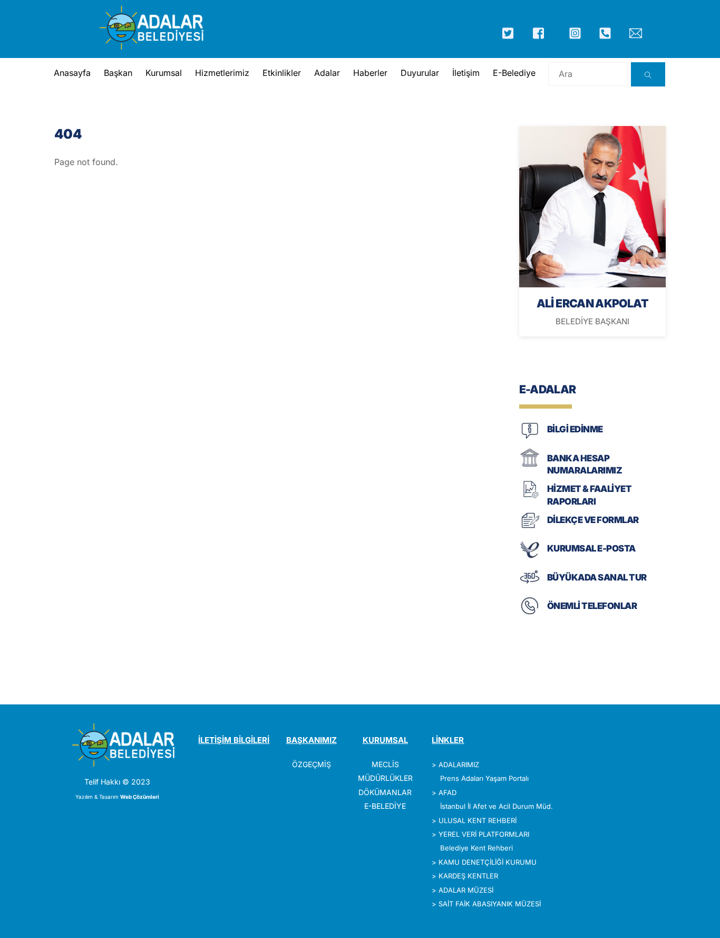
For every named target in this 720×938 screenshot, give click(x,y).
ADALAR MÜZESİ (466, 890)
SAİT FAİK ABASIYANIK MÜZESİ (490, 904)
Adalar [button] (327, 72)
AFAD (447, 792)
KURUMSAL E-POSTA (591, 548)
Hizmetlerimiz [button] (222, 72)
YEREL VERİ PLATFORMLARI (484, 834)
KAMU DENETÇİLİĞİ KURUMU (488, 862)
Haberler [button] (370, 72)
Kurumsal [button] (163, 72)
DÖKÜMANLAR (385, 792)
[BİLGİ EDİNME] (529, 438)
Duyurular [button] (420, 72)
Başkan (118, 72)
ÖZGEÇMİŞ (311, 764)
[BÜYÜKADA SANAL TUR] (529, 585)
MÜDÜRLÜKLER (385, 777)
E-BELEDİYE (385, 805)
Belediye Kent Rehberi (476, 848)
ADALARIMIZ (459, 764)
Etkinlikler (281, 72)
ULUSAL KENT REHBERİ (478, 820)
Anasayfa (72, 72)
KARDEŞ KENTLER (468, 876)
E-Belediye (514, 72)
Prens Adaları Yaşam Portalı (484, 778)
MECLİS (385, 764)
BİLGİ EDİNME (575, 429)
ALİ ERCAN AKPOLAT (592, 303)
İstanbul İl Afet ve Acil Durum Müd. (496, 806)
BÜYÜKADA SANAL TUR (597, 577)
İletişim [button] (466, 72)
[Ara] (648, 74)
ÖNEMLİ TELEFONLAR (592, 606)
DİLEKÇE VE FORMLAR (593, 520)
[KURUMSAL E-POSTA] (529, 557)
